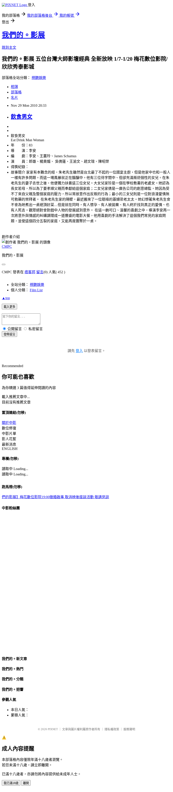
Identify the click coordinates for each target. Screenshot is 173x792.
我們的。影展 (23, 35)
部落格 (16, 92)
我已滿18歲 (11, 783)
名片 (14, 98)
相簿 (14, 87)
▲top (6, 298)
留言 (39, 272)
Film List (36, 290)
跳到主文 (9, 47)
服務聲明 (129, 729)
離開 (26, 783)
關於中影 (9, 423)
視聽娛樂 (39, 78)
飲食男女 (21, 117)
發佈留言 (9, 334)
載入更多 (9, 306)
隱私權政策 (112, 729)
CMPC (7, 246)
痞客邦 (30, 272)
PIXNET (53, 729)
